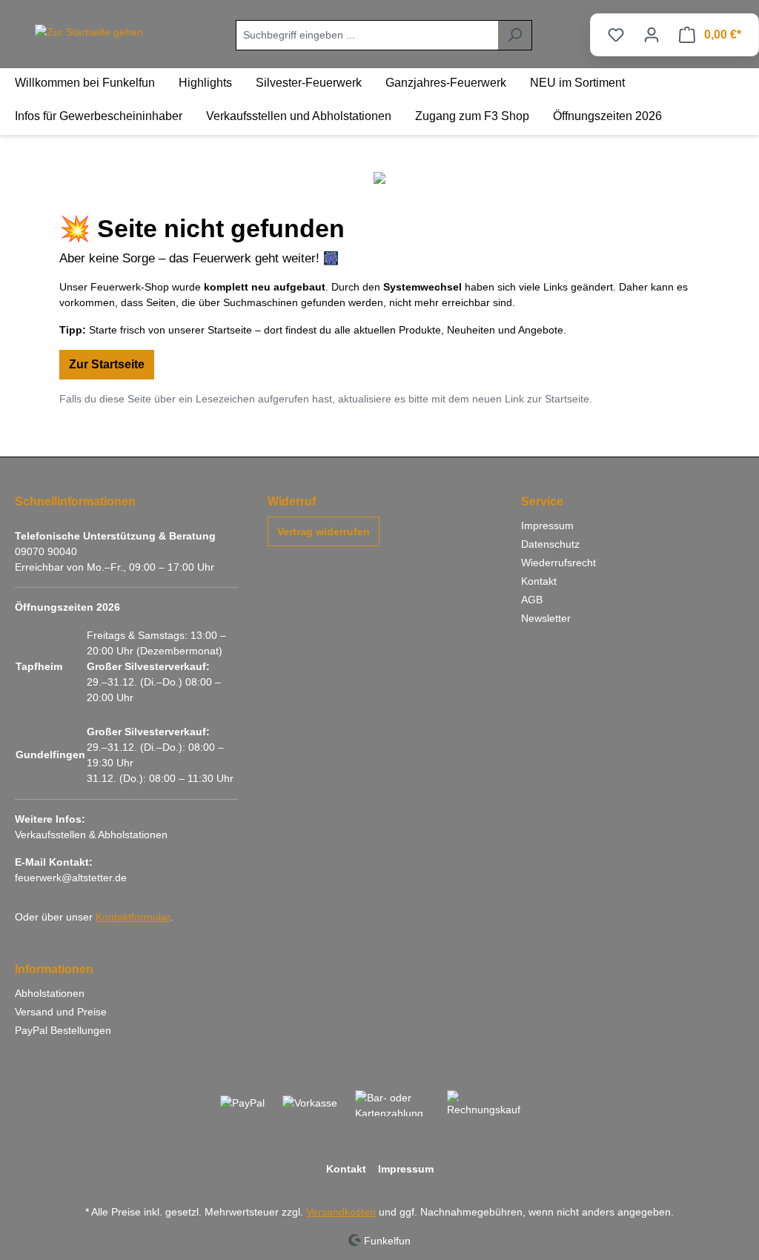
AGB (532, 600)
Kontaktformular (133, 917)
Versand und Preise (61, 1012)
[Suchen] (514, 35)
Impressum (547, 525)
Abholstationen (49, 993)
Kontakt (539, 581)
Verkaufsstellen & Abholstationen (91, 834)
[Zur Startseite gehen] (89, 32)
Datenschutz (550, 544)
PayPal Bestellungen (63, 1030)
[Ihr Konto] (651, 35)
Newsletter (546, 618)
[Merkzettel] (616, 35)
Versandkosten (341, 1212)
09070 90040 (46, 551)
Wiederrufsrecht (558, 562)
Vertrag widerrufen (323, 531)
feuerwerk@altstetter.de (71, 877)
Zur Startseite (107, 364)
